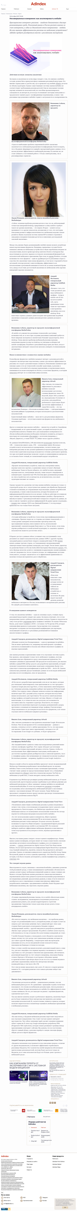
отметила (13, 859)
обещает (26, 773)
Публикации (9, 13)
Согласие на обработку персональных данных (11, 1179)
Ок (65, 1207)
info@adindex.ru (8, 1203)
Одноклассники (27, 1200)
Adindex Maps (56, 1167)
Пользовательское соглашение (8, 1176)
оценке (51, 256)
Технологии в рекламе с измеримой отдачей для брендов (18, 1082)
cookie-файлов (65, 1202)
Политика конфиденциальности (8, 1174)
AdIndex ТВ (55, 9)
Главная (3, 13)
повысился (13, 373)
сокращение (27, 621)
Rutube (44, 1200)
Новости (29, 1170)
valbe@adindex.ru (55, 1098)
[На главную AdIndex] (38, 3)
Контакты (7, 1197)
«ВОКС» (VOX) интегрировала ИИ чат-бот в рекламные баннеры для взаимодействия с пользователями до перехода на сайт (38, 1083)
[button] (66, 1106)
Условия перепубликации (6, 1160)
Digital (19, 13)
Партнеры (30, 1164)
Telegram (45, 1197)
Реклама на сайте (32, 1161)
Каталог (29, 1167)
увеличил (48, 786)
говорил (14, 503)
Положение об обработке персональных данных (11, 1177)
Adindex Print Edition (58, 1161)
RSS (24, 1197)
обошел (58, 83)
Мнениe (15, 13)
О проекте (30, 1158)
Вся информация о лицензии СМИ (8, 1173)
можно (60, 541)
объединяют (33, 436)
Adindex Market (56, 1164)
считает (60, 548)
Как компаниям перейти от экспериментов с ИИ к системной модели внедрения (28, 1066)
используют (48, 443)
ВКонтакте (7, 1200)
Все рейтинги (46, 1116)
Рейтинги (55, 1158)
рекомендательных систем (61, 1205)
